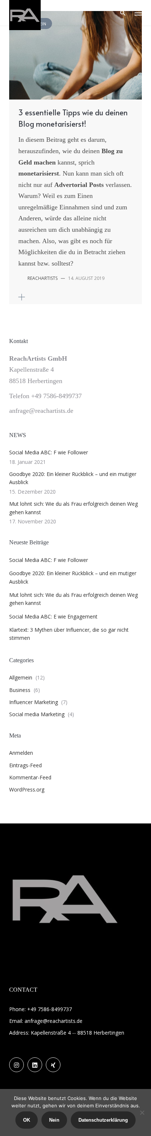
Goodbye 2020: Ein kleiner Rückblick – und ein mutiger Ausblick (72, 478)
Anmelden (21, 752)
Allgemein (20, 677)
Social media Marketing (37, 714)
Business (19, 689)
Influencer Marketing (33, 702)
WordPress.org (26, 789)
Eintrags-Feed (25, 765)
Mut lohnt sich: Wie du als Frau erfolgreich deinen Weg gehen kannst (73, 507)
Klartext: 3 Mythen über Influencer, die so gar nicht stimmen (69, 633)
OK (26, 1120)
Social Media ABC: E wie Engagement (53, 616)
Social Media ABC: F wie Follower (48, 452)
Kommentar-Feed (30, 777)
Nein (54, 1120)
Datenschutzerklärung (103, 1120)
